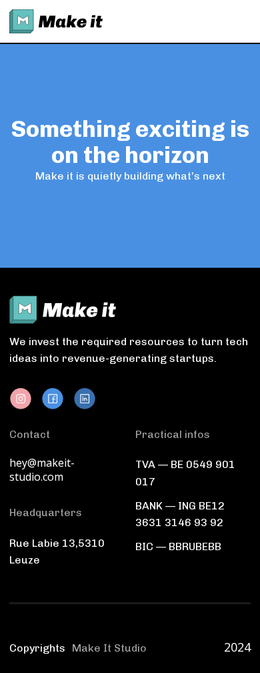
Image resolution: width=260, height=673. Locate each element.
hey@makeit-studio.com (42, 470)
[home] (56, 21)
